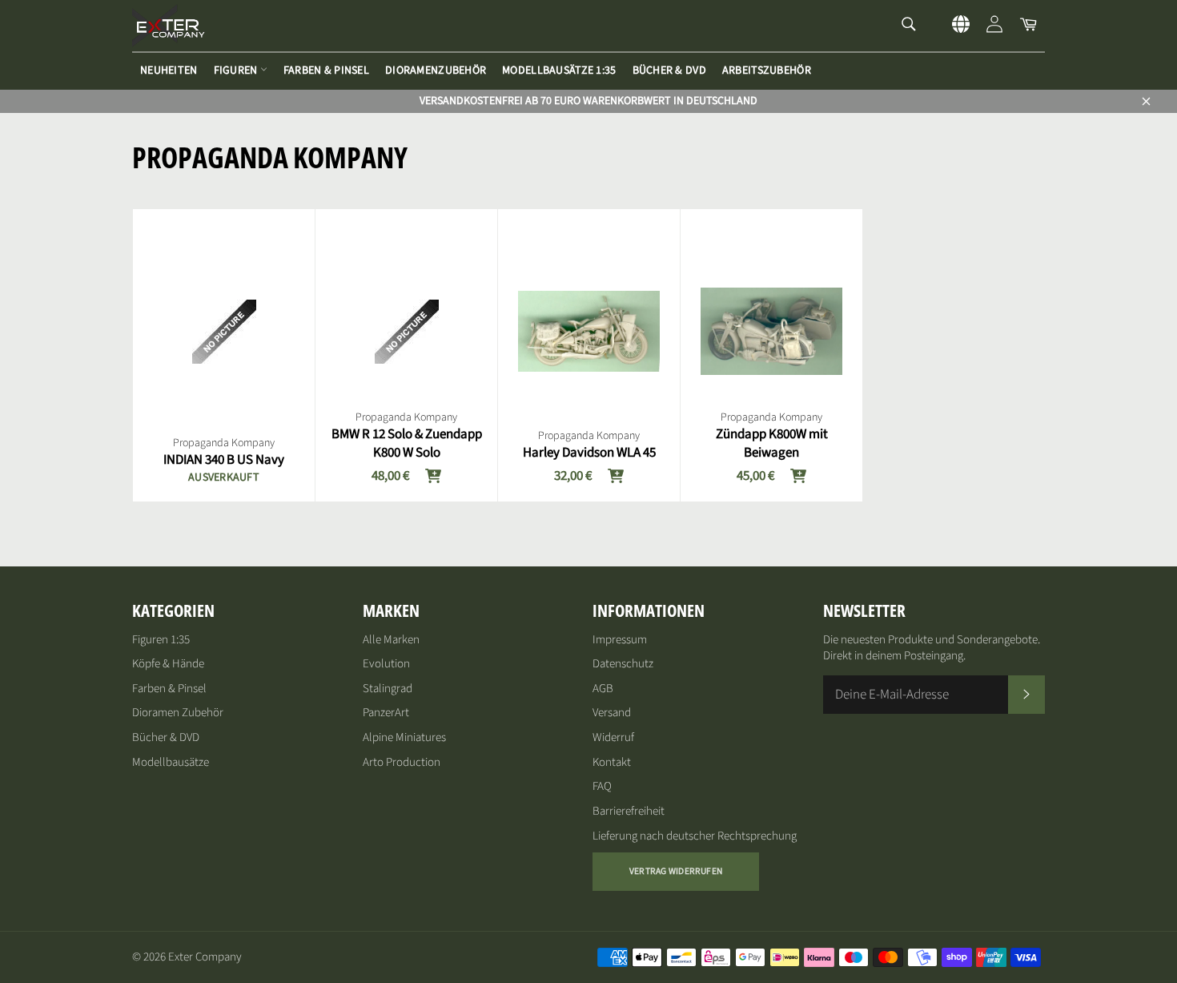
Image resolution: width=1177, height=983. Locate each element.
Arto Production (401, 762)
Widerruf (613, 737)
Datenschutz (623, 663)
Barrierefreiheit (629, 811)
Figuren (237, 70)
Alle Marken (391, 639)
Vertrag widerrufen (675, 871)
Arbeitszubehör (766, 70)
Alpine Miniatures (404, 737)
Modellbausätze (170, 762)
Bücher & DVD (669, 70)
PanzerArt (386, 712)
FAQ (602, 786)
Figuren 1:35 (161, 639)
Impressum (620, 639)
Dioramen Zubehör (177, 712)
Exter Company (205, 957)
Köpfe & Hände (168, 663)
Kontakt (612, 762)
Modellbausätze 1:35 (559, 70)
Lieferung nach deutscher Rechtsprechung (695, 836)
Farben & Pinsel (326, 70)
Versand (612, 712)
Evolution (386, 663)
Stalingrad (387, 688)
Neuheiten (169, 70)
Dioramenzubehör (435, 70)
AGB (603, 688)
